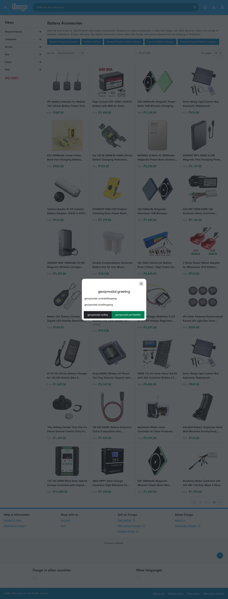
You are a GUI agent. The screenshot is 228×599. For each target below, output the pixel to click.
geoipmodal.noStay (97, 314)
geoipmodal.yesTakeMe (128, 314)
